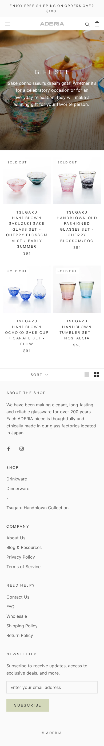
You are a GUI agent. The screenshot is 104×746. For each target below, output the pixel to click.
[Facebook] (8, 448)
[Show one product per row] (87, 374)
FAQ (10, 606)
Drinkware (16, 479)
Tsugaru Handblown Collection (37, 507)
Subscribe (28, 705)
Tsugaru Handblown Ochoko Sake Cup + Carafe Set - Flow (27, 332)
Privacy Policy (20, 557)
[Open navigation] (7, 23)
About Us (15, 537)
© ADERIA (52, 733)
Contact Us (17, 597)
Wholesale (16, 616)
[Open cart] (97, 23)
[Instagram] (21, 448)
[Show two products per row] (96, 374)
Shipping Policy (22, 625)
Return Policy (19, 635)
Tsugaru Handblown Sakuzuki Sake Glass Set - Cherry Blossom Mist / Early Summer (27, 229)
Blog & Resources (24, 547)
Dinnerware (17, 488)
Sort (37, 374)
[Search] (87, 23)
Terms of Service (23, 566)
